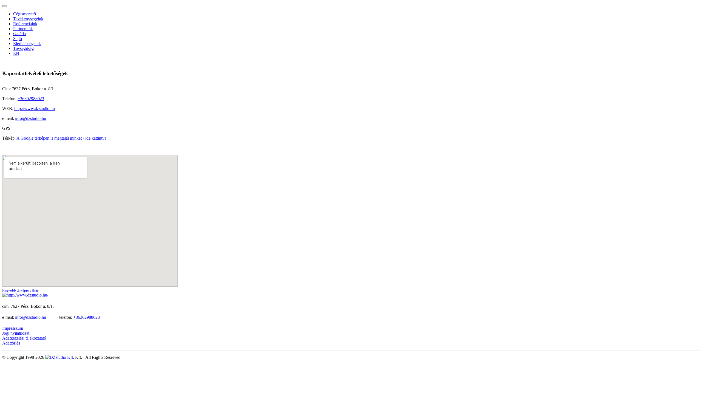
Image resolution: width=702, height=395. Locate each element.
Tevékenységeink (28, 18)
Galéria (19, 33)
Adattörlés (11, 343)
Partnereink (23, 28)
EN (16, 53)
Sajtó (17, 38)
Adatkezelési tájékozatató (24, 338)
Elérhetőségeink (27, 43)
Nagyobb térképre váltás (20, 290)
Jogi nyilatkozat (15, 333)
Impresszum (12, 328)
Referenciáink (25, 23)
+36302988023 (31, 98)
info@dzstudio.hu (30, 118)
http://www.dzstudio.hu (34, 108)
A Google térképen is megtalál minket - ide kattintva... (63, 138)
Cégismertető (24, 14)
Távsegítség (23, 48)
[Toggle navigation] (4, 6)
